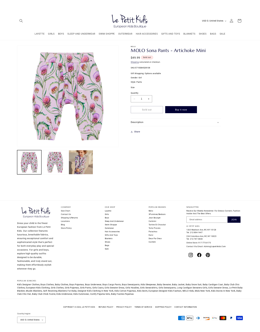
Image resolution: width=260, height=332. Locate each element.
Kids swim (142, 291)
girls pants (85, 287)
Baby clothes (61, 284)
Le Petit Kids (88, 307)
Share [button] (137, 131)
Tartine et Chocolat (157, 224)
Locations (65, 221)
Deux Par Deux (155, 238)
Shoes (107, 242)
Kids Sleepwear (148, 284)
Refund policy (106, 307)
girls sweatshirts (148, 287)
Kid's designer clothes (28, 284)
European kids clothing (38, 287)
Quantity (134, 93)
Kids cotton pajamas (125, 291)
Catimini (152, 221)
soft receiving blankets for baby (60, 291)
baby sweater (164, 284)
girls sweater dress (114, 287)
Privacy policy (124, 307)
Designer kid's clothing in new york (95, 291)
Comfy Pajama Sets (100, 294)
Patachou (153, 231)
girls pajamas (72, 287)
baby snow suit (193, 284)
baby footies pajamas (122, 294)
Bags (107, 245)
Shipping (135, 62)
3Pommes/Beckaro (157, 214)
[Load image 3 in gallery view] (81, 162)
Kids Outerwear (81, 294)
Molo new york (202, 291)
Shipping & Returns (69, 218)
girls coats (98, 287)
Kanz (151, 235)
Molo (151, 211)
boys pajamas (76, 284)
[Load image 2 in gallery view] (55, 162)
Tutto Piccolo (155, 228)
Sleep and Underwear (114, 221)
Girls (107, 214)
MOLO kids (188, 291)
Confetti (152, 242)
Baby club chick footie (43, 294)
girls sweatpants (167, 287)
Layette (108, 211)
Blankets (109, 238)
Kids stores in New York (223, 291)
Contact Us (66, 214)
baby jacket (178, 284)
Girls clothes (57, 287)
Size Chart (65, 211)
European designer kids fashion (165, 291)
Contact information (185, 307)
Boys (107, 218)
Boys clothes (47, 284)
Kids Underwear (64, 294)
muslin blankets (34, 291)
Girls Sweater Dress (218, 287)
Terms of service (143, 307)
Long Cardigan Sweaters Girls (192, 287)
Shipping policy (163, 307)
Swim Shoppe (111, 224)
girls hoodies (132, 287)
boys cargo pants (111, 284)
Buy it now (181, 109)
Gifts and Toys (111, 235)
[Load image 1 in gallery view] (29, 162)
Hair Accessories (112, 231)
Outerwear (109, 228)
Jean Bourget (155, 218)
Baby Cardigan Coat (213, 284)
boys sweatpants (131, 284)
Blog (63, 224)
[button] (21, 21)
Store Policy (66, 228)
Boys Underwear (93, 284)
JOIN (234, 219)
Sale (107, 249)
